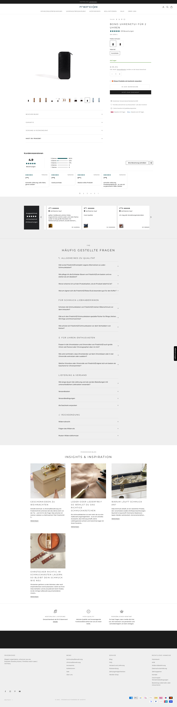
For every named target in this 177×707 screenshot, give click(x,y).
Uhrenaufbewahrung (76, 11)
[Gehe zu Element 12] (93, 100)
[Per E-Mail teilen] (124, 19)
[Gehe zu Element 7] (63, 100)
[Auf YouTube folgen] (20, 691)
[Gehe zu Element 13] (99, 100)
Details (55, 621)
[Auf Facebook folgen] (5, 691)
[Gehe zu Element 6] (57, 100)
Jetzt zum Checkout (130, 92)
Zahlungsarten (157, 671)
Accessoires (94, 11)
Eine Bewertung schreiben (137, 163)
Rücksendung (114, 668)
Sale (122, 11)
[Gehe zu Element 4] (46, 100)
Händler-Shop (114, 674)
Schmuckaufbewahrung (51, 11)
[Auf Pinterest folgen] (15, 691)
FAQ (110, 662)
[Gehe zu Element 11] (87, 100)
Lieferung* (93, 1)
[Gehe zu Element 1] (28, 100)
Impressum (155, 659)
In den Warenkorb (130, 86)
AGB (153, 662)
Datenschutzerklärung (159, 668)
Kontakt (154, 674)
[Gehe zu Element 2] (34, 100)
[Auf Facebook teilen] (116, 19)
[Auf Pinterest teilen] (122, 19)
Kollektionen (110, 11)
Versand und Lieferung (117, 665)
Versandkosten (121, 69)
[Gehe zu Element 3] (40, 100)
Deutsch (7, 700)
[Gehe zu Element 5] (52, 100)
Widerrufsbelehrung (159, 665)
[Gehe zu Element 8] (69, 100)
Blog (110, 659)
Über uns (132, 11)
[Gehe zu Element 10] (81, 100)
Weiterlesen (34, 521)
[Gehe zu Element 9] (75, 100)
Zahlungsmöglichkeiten (117, 671)
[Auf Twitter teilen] (119, 19)
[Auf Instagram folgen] (10, 691)
